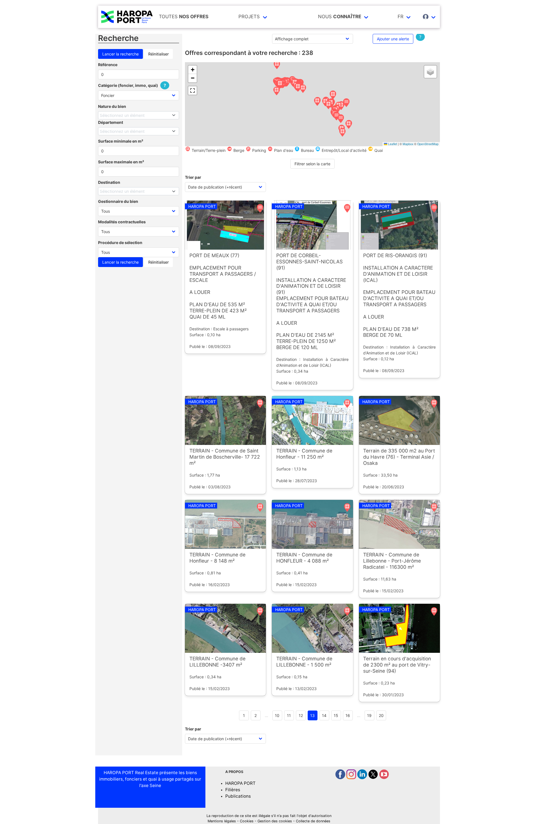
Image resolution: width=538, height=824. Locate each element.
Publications (238, 796)
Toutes (183, 16)
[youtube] (384, 777)
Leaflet (392, 144)
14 (324, 715)
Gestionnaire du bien (118, 201)
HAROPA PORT (240, 783)
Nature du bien (112, 106)
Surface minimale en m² (120, 141)
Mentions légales (222, 821)
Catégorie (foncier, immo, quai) (132, 85)
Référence (107, 64)
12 (301, 715)
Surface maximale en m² (121, 161)
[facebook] (340, 777)
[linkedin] (362, 777)
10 (277, 715)
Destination (109, 182)
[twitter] (373, 777)
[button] (276, 65)
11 (289, 715)
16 (347, 715)
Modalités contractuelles (122, 221)
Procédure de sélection (120, 242)
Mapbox (408, 144)
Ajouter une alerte (393, 38)
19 (369, 715)
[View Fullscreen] (192, 90)
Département (110, 122)
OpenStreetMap (428, 144)
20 (381, 715)
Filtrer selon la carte (312, 163)
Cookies (247, 821)
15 (336, 715)
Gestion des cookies (275, 821)
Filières (232, 789)
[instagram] (351, 777)
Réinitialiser (158, 54)
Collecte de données (313, 821)
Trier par (193, 177)
